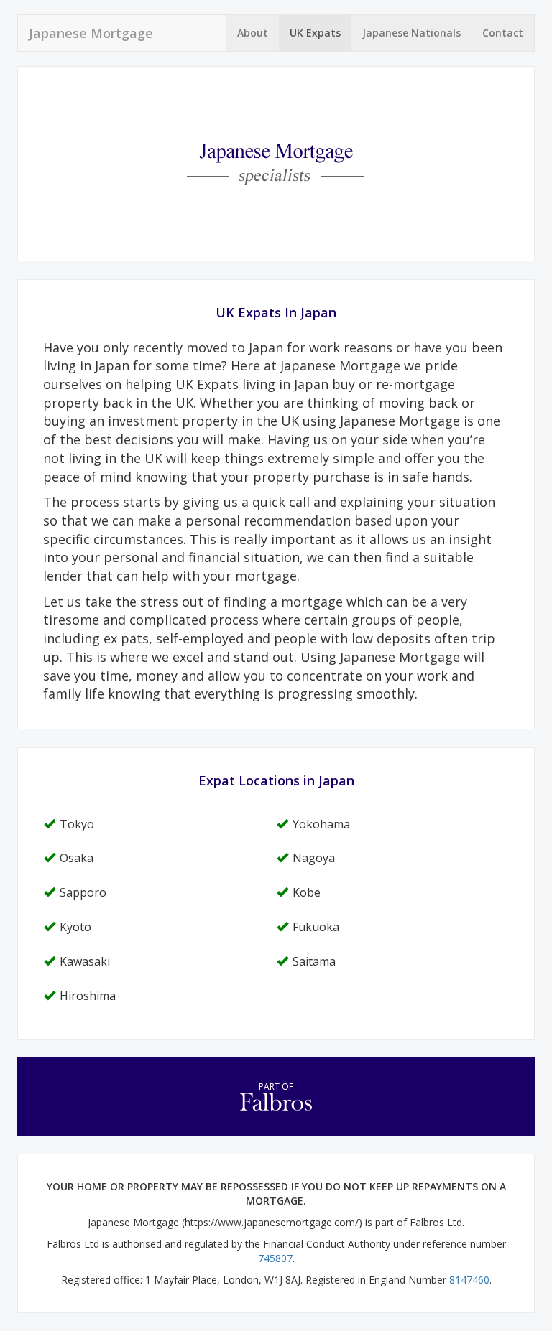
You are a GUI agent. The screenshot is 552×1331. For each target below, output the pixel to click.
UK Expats (315, 32)
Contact (502, 32)
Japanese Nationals (411, 32)
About (252, 32)
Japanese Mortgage (91, 33)
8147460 (469, 1279)
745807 (275, 1258)
